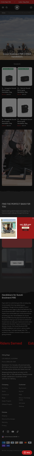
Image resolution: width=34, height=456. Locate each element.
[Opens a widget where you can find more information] (27, 452)
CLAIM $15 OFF (25, 227)
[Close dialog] (33, 218)
